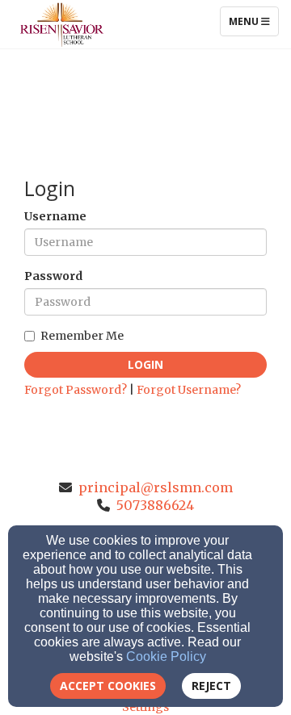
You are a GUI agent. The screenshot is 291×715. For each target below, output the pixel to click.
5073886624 (155, 505)
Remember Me (82, 335)
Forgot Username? (189, 390)
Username (55, 216)
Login (145, 364)
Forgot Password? (75, 390)
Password (53, 276)
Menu (253, 21)
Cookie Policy (166, 656)
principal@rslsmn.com (155, 487)
